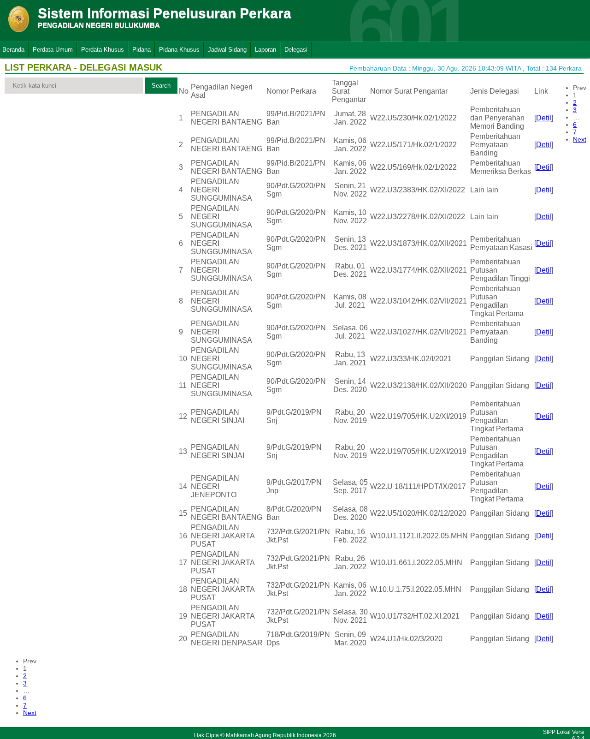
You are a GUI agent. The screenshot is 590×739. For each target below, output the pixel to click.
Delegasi (295, 49)
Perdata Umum (53, 49)
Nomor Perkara (291, 91)
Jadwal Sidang (227, 49)
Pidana (141, 49)
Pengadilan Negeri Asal (222, 91)
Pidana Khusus (179, 49)
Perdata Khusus (102, 49)
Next (579, 139)
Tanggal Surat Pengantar (349, 91)
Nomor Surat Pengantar (409, 91)
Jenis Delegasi (494, 91)
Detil (543, 118)
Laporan (265, 49)
